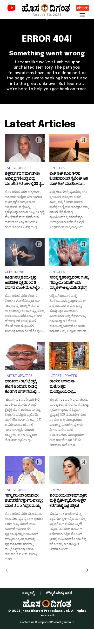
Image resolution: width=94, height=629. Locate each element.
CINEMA (55, 490)
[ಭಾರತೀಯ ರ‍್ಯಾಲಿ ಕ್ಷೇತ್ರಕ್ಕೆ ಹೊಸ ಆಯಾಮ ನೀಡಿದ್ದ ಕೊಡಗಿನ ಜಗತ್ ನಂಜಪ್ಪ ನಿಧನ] (25, 356)
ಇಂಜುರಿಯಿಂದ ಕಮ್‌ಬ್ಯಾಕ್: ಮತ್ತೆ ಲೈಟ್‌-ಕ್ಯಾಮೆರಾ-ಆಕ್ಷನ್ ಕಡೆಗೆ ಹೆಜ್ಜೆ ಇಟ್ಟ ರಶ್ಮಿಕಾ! (68, 501)
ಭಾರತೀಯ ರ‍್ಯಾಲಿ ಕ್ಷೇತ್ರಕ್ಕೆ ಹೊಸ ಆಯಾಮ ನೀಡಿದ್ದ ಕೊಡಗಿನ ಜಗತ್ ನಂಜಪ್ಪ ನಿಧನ (21, 387)
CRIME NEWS (14, 272)
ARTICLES (57, 168)
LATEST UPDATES (18, 168)
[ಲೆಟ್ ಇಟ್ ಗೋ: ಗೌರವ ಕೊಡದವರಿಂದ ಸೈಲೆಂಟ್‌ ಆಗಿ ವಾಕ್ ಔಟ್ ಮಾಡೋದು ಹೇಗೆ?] (69, 148)
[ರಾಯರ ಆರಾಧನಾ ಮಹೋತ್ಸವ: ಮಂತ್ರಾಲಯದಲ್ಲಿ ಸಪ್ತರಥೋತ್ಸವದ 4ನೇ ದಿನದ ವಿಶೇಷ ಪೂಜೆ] (69, 356)
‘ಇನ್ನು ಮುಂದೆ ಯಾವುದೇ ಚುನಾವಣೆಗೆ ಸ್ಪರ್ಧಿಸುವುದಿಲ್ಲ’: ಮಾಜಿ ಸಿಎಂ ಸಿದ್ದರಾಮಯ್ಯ (24, 501)
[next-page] (85, 570)
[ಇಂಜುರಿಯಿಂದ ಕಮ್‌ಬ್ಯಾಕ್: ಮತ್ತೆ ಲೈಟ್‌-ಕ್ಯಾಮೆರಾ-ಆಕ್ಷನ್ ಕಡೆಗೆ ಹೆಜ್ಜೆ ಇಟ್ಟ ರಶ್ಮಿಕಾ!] (69, 470)
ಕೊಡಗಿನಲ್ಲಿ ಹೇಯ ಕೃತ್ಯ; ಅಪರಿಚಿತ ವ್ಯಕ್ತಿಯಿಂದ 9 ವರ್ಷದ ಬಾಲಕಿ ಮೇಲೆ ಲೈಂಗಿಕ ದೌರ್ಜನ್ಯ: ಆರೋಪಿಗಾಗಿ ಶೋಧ (24, 283)
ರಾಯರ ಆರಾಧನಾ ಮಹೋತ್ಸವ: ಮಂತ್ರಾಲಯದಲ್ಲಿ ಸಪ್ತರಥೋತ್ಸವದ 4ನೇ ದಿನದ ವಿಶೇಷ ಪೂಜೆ (67, 387)
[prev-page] (8, 570)
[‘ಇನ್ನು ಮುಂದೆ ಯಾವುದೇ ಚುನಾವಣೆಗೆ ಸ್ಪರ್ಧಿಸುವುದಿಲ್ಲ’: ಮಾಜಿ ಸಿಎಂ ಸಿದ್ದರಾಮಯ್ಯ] (25, 470)
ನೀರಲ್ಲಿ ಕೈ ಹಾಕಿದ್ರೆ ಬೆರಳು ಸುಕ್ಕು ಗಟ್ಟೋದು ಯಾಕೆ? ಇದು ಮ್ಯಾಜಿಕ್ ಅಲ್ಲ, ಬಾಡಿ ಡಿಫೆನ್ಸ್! (68, 283)
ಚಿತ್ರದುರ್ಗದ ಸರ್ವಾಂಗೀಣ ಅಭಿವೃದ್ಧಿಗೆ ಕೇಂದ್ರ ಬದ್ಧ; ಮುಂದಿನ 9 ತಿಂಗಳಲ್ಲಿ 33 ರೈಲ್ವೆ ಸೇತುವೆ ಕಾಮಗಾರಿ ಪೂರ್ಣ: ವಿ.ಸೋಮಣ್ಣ (24, 179)
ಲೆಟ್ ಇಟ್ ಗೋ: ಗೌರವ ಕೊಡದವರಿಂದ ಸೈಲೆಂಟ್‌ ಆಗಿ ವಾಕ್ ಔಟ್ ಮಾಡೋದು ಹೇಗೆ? (68, 179)
